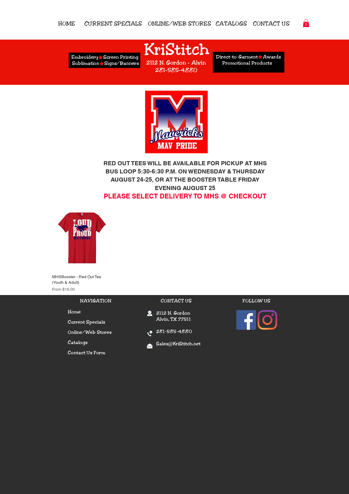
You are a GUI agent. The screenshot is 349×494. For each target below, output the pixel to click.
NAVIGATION (95, 301)
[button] (306, 23)
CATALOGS (230, 23)
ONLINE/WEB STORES (179, 23)
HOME (68, 23)
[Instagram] (267, 320)
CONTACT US (271, 23)
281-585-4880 (171, 331)
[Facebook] (246, 320)
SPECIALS (127, 23)
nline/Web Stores (91, 332)
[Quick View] (81, 241)
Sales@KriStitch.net (178, 344)
